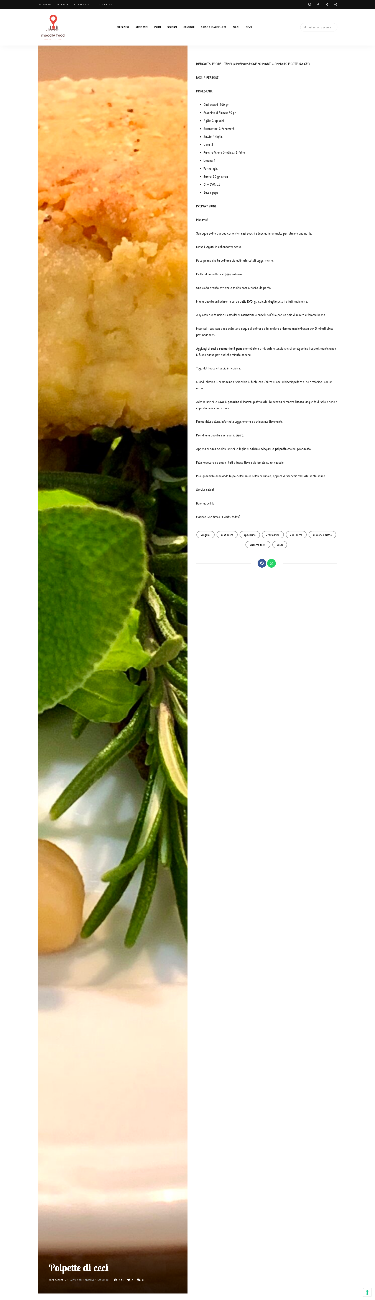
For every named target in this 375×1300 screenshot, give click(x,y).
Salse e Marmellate (214, 27)
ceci (280, 545)
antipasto (227, 535)
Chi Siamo (123, 27)
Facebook (63, 4)
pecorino (250, 535)
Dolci (236, 27)
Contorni (189, 27)
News (249, 27)
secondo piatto (323, 535)
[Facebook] (262, 563)
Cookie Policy (108, 4)
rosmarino (274, 535)
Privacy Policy (84, 4)
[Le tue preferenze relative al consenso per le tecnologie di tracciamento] (367, 1292)
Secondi (172, 27)
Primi (157, 27)
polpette (296, 535)
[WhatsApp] (271, 563)
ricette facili (258, 545)
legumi (206, 535)
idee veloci (103, 1280)
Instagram (44, 4)
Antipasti (141, 27)
